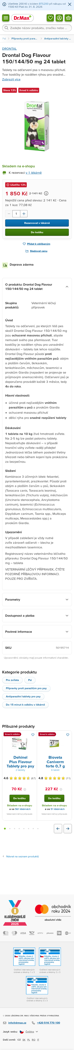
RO (33, 1039)
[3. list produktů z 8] (14, 828)
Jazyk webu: (10, 1031)
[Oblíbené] (50, 17)
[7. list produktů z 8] (33, 828)
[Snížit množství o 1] (8, 213)
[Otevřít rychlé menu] (5, 17)
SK (24, 1039)
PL (28, 1039)
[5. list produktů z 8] (24, 828)
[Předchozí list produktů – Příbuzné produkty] (58, 828)
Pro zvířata (12, 679)
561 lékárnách (23, 809)
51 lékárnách (58, 809)
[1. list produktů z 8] (5, 828)
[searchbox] (37, 27)
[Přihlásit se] (59, 17)
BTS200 (43, 3)
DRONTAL (9, 48)
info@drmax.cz (17, 1022)
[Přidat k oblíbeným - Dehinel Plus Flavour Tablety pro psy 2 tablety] (33, 734)
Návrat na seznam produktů (22, 856)
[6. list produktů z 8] (28, 828)
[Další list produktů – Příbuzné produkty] (68, 828)
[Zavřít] (70, 4)
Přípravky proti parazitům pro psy (26, 688)
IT (38, 1039)
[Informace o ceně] (46, 193)
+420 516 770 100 (48, 1022)
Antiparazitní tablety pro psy (23, 696)
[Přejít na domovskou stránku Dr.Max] (22, 18)
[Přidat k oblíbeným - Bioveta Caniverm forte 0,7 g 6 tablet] (67, 734)
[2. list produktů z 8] (10, 828)
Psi (30, 679)
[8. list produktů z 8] (38, 828)
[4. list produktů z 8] (19, 828)
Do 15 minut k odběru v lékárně (25, 704)
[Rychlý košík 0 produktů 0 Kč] (68, 17)
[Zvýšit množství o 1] (23, 213)
